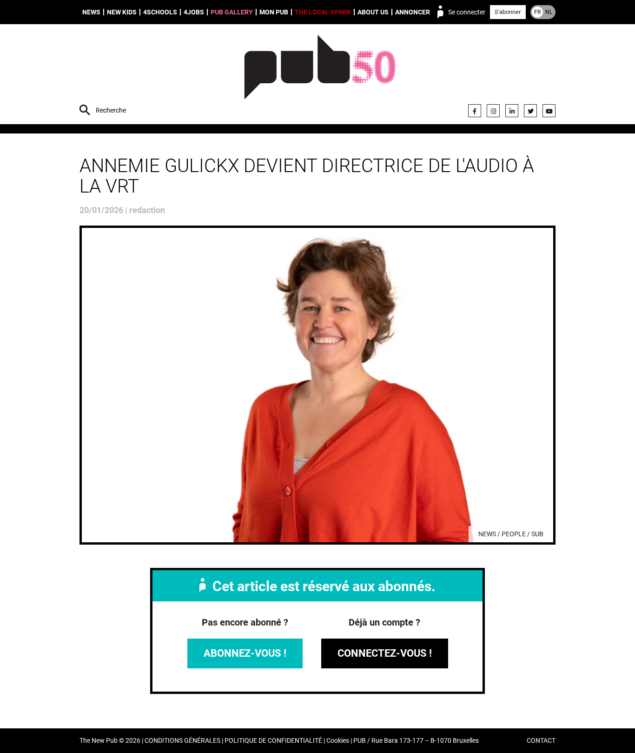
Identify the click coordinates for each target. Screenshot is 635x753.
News (91, 12)
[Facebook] (474, 110)
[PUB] (320, 75)
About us (373, 12)
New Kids (122, 12)
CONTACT (541, 740)
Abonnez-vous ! (245, 653)
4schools (160, 12)
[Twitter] (530, 110)
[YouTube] (549, 110)
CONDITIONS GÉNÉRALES (182, 740)
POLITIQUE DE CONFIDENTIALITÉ (273, 740)
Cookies (337, 740)
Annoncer (412, 12)
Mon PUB (273, 12)
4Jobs (194, 12)
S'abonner (508, 11)
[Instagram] (493, 110)
